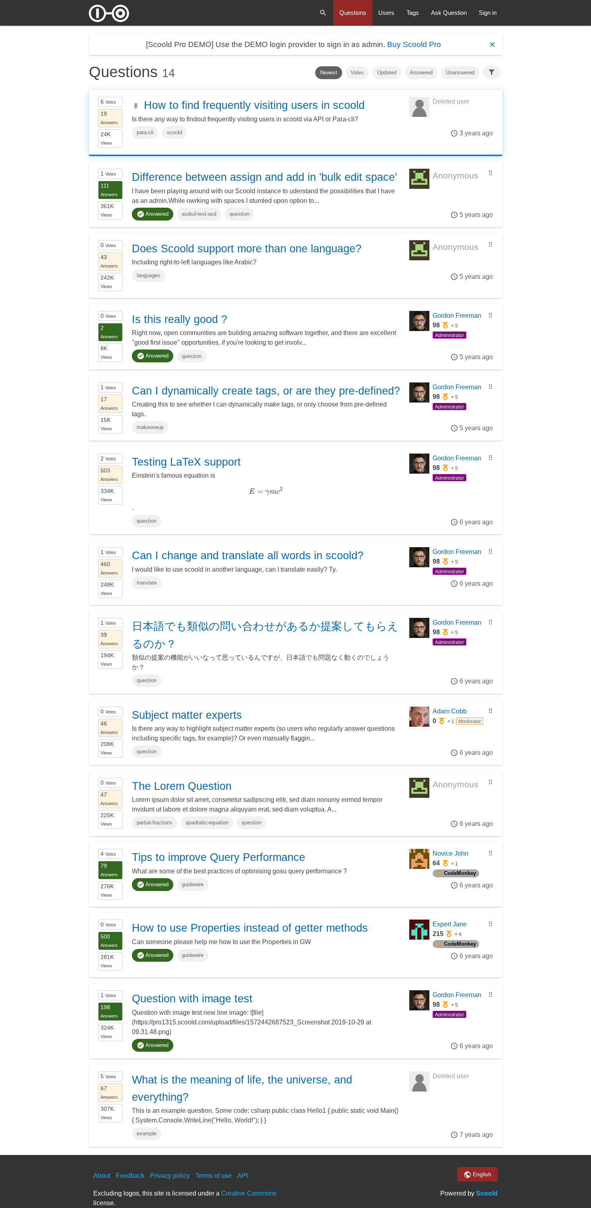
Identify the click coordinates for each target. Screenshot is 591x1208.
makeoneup (150, 427)
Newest (328, 72)
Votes (357, 72)
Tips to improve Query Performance (218, 857)
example (146, 1133)
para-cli (145, 132)
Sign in (488, 12)
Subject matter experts (187, 715)
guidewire (192, 884)
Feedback (130, 1175)
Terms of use (213, 1175)
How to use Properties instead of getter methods (250, 928)
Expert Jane (450, 924)
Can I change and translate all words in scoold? (247, 556)
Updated (386, 72)
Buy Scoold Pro (414, 44)
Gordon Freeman (457, 315)
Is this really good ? (179, 319)
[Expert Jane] (419, 937)
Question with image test (192, 999)
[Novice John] (419, 866)
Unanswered (460, 72)
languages (148, 275)
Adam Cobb (450, 711)
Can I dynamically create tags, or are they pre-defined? (266, 391)
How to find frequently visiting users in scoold (254, 105)
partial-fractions (154, 823)
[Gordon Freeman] (419, 328)
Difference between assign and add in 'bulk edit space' (264, 177)
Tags (412, 12)
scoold (174, 132)
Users (386, 12)
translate (147, 583)
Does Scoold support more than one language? (246, 249)
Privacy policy (170, 1175)
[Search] (323, 13)
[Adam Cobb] (419, 724)
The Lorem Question (182, 786)
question (239, 214)
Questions (352, 12)
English (481, 1174)
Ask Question (449, 12)
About (101, 1175)
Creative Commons (248, 1193)
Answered (421, 72)
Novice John (450, 853)
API (242, 1175)
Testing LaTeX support (186, 462)
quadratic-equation (207, 823)
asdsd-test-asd (199, 214)
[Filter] (492, 72)
